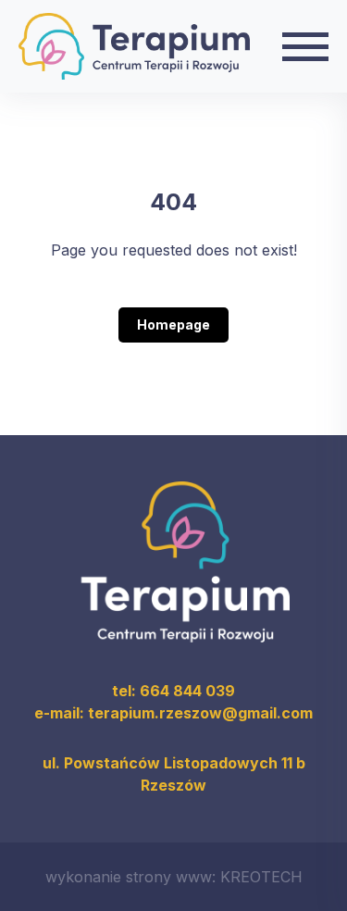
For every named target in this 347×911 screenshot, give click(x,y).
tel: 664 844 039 (173, 690)
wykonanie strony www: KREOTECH (174, 876)
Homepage (173, 324)
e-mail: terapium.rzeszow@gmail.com (173, 713)
